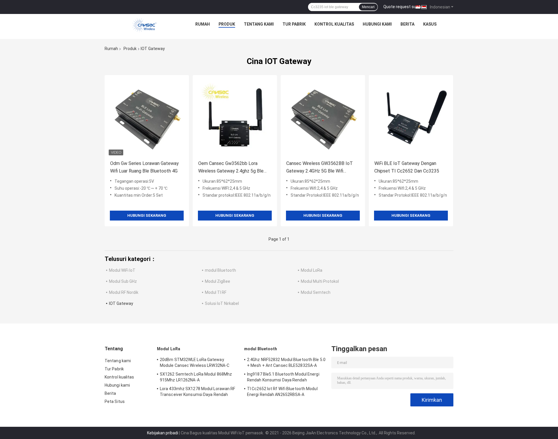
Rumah (202, 24)
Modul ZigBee (217, 281)
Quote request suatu (403, 6)
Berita (407, 24)
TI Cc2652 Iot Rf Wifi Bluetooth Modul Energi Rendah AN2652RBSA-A (282, 391)
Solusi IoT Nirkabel (222, 303)
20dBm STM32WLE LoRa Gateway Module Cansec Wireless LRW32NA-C (194, 362)
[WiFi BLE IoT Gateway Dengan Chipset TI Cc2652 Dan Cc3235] (410, 117)
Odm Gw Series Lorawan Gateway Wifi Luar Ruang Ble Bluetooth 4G (144, 167)
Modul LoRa (311, 270)
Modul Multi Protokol (320, 281)
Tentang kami (259, 24)
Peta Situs (115, 401)
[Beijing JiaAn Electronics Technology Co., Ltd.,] (145, 25)
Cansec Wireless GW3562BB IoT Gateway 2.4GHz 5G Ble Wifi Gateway (319, 168)
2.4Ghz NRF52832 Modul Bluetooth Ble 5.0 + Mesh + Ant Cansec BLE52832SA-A (286, 362)
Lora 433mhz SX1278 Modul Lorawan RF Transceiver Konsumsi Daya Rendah (197, 391)
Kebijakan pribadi (162, 433)
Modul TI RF (215, 292)
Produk (227, 24)
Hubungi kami (377, 24)
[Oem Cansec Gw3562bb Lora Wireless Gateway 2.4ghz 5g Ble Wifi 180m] (234, 117)
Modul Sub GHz (123, 281)
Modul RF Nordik (123, 292)
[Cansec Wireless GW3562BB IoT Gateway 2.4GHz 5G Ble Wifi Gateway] (322, 117)
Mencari (368, 7)
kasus (430, 24)
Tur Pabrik (294, 24)
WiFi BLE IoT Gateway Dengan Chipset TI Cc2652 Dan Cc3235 (406, 167)
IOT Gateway (121, 303)
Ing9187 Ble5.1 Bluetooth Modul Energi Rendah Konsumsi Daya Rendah (283, 377)
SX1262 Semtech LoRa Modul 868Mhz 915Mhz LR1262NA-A (196, 377)
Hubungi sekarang (146, 215)
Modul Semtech (315, 292)
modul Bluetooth (220, 270)
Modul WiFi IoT (122, 270)
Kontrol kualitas (334, 24)
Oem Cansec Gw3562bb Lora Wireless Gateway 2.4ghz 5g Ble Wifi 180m (231, 168)
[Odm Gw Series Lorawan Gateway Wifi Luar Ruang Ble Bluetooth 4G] (146, 117)
